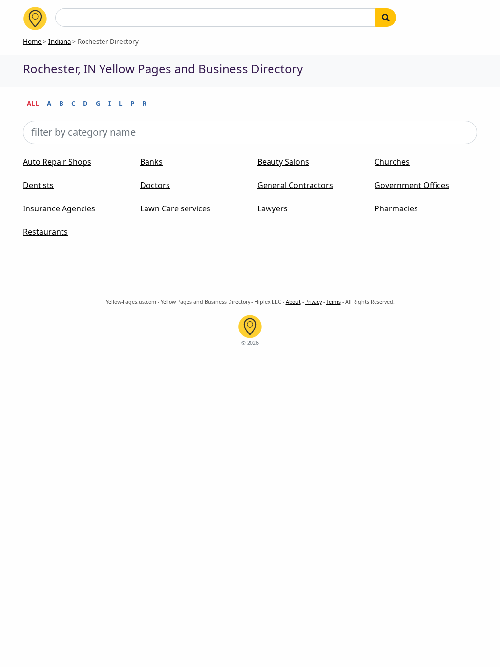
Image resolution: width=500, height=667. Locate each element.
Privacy (313, 301)
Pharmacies (396, 208)
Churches (392, 161)
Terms (333, 301)
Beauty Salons (283, 161)
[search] (385, 17)
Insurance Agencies (59, 208)
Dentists (38, 185)
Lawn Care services (175, 208)
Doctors (155, 185)
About (293, 301)
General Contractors (295, 185)
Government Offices (412, 185)
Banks (151, 161)
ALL (33, 103)
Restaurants (45, 232)
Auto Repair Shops (57, 161)
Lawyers (272, 208)
